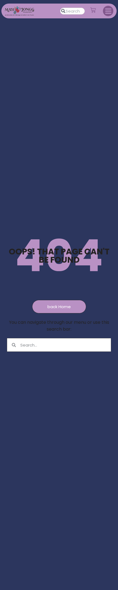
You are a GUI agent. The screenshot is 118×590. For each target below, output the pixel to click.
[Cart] (93, 10)
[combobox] (72, 11)
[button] (108, 11)
